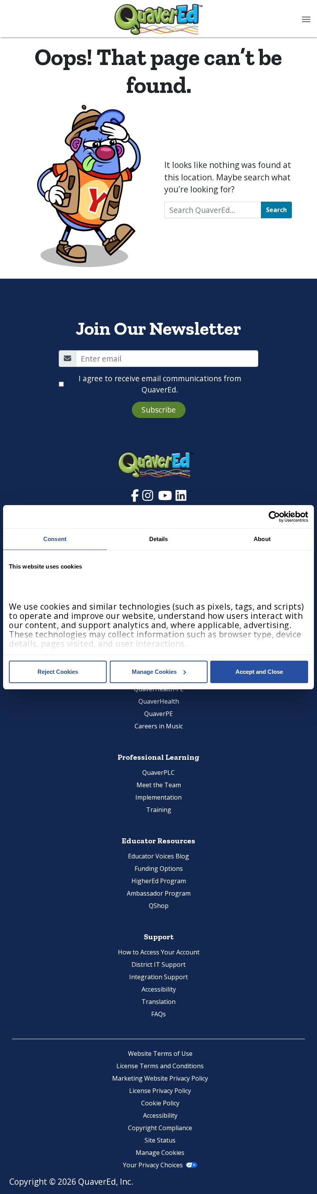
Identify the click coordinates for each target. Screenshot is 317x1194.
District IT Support (158, 964)
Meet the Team (158, 785)
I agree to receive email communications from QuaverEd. (159, 384)
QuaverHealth (158, 701)
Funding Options (159, 868)
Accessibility (158, 989)
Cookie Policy (160, 1103)
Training (158, 809)
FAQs (158, 1014)
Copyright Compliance (160, 1128)
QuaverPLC (158, 772)
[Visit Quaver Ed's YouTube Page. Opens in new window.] (166, 497)
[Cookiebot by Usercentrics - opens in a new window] (274, 516)
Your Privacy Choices (153, 1165)
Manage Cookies (154, 671)
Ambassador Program (159, 893)
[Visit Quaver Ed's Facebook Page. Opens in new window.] (136, 497)
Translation (158, 1001)
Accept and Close (259, 671)
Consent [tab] (54, 539)
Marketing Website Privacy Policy (160, 1078)
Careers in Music (159, 726)
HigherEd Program (158, 881)
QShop (159, 905)
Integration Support (158, 977)
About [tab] (262, 539)
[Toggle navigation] (306, 19)
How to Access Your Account (158, 952)
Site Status (160, 1140)
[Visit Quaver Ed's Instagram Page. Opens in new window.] (148, 497)
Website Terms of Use (160, 1053)
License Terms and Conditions (160, 1066)
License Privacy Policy (160, 1090)
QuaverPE (158, 713)
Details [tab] (158, 539)
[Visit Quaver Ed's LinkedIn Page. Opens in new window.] (181, 497)
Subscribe (158, 409)
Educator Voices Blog (158, 856)
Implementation (158, 797)
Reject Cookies (57, 671)
